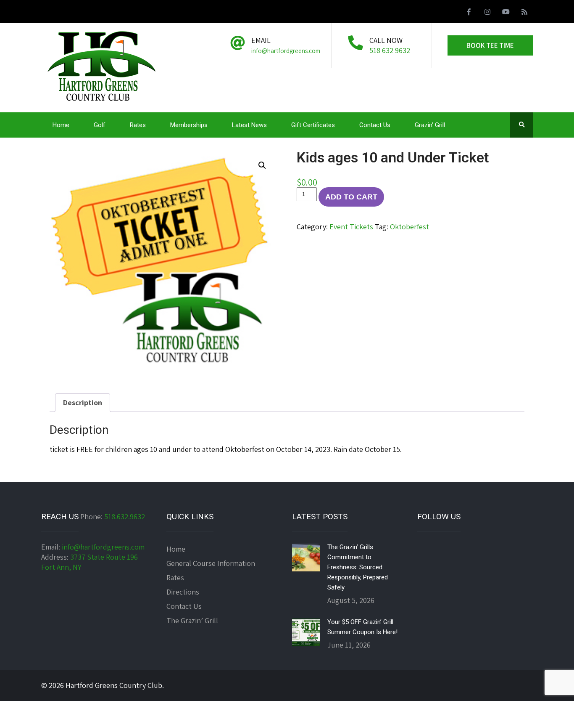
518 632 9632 (389, 50)
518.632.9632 (124, 516)
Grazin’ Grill (430, 125)
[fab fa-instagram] (487, 13)
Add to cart (351, 197)
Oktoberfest (409, 226)
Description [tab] (82, 402)
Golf (99, 125)
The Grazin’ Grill (192, 620)
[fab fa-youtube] (506, 13)
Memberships (189, 125)
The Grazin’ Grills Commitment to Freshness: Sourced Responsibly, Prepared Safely (357, 567)
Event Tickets (351, 226)
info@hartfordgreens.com (103, 547)
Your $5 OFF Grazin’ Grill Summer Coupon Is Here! (362, 627)
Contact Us (374, 125)
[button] (262, 165)
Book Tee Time (490, 45)
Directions (182, 592)
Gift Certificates (313, 125)
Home (61, 125)
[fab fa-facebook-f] (469, 13)
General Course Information (210, 563)
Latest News (249, 125)
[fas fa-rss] (524, 13)
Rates (138, 125)
